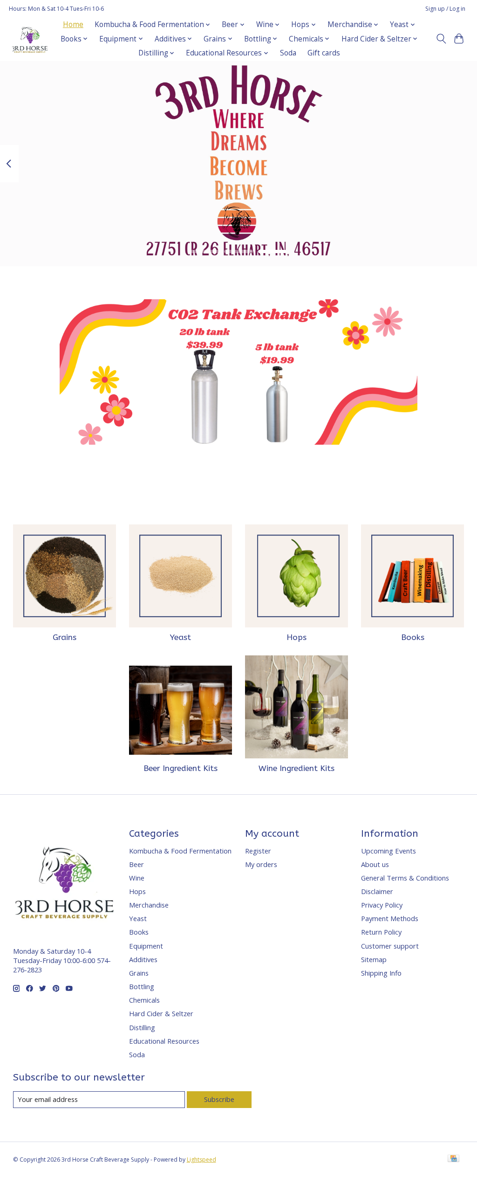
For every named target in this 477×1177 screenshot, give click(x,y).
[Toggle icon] (441, 38)
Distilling (142, 1027)
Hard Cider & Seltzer (161, 1013)
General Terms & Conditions (405, 877)
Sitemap (374, 959)
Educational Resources (164, 1041)
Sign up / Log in (445, 9)
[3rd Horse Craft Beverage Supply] (29, 38)
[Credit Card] (453, 1159)
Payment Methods (389, 918)
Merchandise (149, 904)
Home (73, 24)
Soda (288, 53)
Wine (136, 877)
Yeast (180, 637)
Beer (136, 864)
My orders (261, 864)
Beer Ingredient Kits (180, 768)
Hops (296, 637)
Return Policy (381, 931)
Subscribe (219, 1099)
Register (258, 850)
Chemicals (144, 1000)
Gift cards (323, 53)
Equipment (146, 945)
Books (412, 637)
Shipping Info (381, 972)
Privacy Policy (381, 904)
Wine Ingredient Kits (296, 768)
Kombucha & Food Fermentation (180, 850)
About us (375, 864)
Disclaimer (377, 891)
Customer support (390, 945)
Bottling (141, 986)
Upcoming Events (388, 850)
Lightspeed (201, 1159)
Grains (64, 637)
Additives (143, 959)
